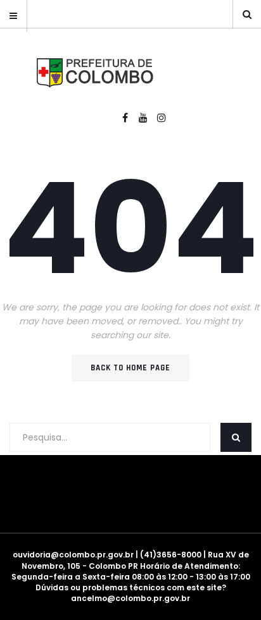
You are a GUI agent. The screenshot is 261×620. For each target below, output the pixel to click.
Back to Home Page (130, 368)
